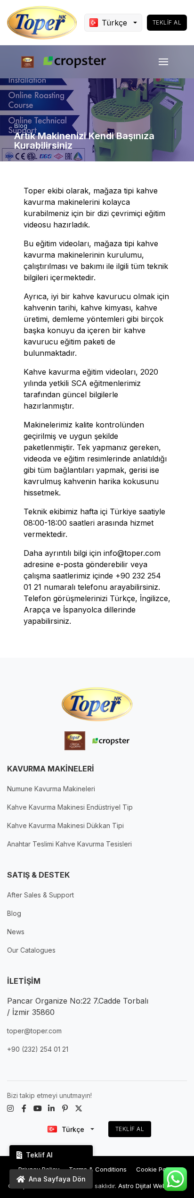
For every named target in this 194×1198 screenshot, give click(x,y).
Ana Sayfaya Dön (57, 1179)
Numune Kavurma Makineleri (51, 789)
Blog (14, 913)
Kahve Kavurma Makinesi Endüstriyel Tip (70, 807)
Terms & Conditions (98, 1169)
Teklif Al (167, 22)
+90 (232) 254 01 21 (37, 1049)
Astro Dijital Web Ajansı (152, 1186)
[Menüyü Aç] (163, 61)
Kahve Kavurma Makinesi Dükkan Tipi (65, 825)
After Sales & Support (40, 895)
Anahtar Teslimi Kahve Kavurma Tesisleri (69, 844)
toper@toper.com (34, 1031)
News (15, 932)
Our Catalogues (31, 950)
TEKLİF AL (130, 1128)
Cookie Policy (156, 1169)
